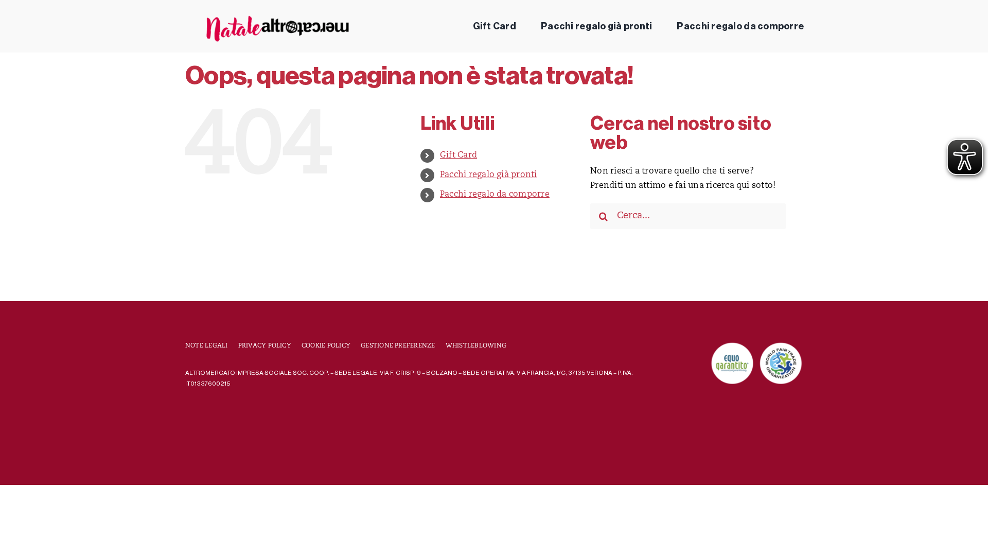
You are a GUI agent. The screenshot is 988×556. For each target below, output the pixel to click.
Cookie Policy (326, 346)
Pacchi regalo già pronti (488, 175)
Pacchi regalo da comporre (495, 194)
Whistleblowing (476, 346)
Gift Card (458, 155)
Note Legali (206, 346)
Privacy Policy (264, 346)
